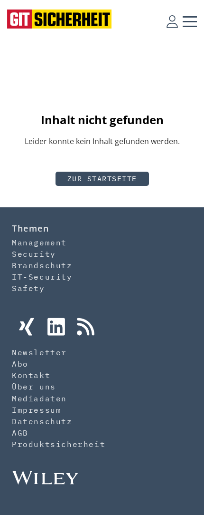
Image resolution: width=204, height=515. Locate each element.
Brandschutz (42, 265)
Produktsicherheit (58, 444)
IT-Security (42, 277)
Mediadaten (39, 398)
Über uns (34, 386)
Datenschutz (42, 421)
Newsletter (39, 352)
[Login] (172, 21)
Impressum (36, 410)
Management (39, 242)
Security (34, 254)
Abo (20, 364)
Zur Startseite (102, 178)
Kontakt (31, 375)
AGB (20, 432)
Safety (28, 288)
